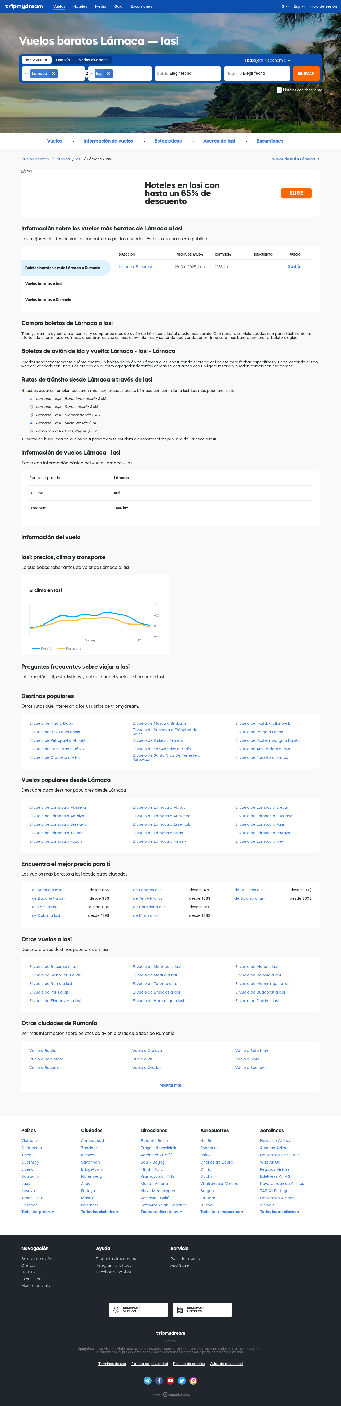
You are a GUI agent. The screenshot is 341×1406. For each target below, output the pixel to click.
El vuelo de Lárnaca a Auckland (161, 816)
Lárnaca (63, 159)
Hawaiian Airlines (275, 1140)
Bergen (207, 1191)
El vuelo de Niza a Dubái (51, 723)
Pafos (205, 1155)
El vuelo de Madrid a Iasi (154, 975)
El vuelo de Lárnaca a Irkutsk (55, 833)
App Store (179, 1265)
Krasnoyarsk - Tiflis (157, 1176)
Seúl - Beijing (153, 1162)
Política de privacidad (149, 1364)
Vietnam (29, 1140)
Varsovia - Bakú (155, 1198)
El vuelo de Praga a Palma (259, 732)
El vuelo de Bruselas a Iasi (156, 992)
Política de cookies (189, 1364)
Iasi (78, 159)
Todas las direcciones (160, 1212)
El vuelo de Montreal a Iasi (156, 967)
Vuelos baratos (35, 159)
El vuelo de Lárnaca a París (260, 824)
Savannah (90, 1162)
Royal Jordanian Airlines (282, 1183)
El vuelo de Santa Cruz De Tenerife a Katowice (166, 757)
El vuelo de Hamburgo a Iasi (158, 1001)
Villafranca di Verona (219, 1183)
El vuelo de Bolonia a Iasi (258, 975)
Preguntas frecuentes (116, 1259)
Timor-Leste (32, 1198)
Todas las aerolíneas (278, 1212)
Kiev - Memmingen (158, 1191)
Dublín (206, 1176)
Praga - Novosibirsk (158, 1148)
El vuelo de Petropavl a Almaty (57, 740)
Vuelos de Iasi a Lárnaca (294, 159)
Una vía (63, 60)
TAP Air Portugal (274, 1191)
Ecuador (29, 1205)
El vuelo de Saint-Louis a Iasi (55, 975)
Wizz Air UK (270, 1162)
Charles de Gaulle (216, 1162)
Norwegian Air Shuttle (280, 1155)
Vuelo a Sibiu (247, 1059)
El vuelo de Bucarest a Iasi (53, 967)
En (26, 73)
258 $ (294, 266)
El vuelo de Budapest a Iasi (260, 992)
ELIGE (296, 193)
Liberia (27, 1169)
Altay (85, 1183)
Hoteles (28, 1272)
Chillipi (206, 1169)
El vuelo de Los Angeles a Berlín (161, 749)
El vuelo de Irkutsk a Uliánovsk (262, 723)
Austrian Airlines (274, 1148)
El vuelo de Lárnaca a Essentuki (161, 824)
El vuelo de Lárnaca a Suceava (264, 816)
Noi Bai (206, 1140)
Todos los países (36, 1212)
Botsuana (30, 1176)
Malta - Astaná (154, 1183)
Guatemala (31, 1148)
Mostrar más (171, 1085)
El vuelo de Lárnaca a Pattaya (262, 833)
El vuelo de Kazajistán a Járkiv (56, 749)
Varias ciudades (93, 60)
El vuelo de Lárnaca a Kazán (55, 841)
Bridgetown (91, 1169)
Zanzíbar (89, 1148)
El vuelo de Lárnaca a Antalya (56, 816)
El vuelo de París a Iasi (49, 992)
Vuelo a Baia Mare (46, 1059)
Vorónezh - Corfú (156, 1155)
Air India (267, 1205)
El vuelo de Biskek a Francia (158, 740)
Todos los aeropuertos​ (220, 1212)
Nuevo (206, 1205)
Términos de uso (112, 1364)
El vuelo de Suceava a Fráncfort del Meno (165, 732)
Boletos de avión (36, 1259)
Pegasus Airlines (275, 1169)
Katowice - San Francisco (164, 1205)
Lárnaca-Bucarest (135, 267)
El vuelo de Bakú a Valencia (54, 732)
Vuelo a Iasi (142, 1059)
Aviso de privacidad (226, 1364)
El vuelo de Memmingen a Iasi (262, 984)
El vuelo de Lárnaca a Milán (157, 833)
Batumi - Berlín (154, 1140)
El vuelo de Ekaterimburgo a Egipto (267, 740)
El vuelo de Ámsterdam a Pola (262, 749)
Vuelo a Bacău (42, 1050)
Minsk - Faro (152, 1169)
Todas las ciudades (98, 1212)
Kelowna (89, 1155)
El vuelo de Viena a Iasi (256, 967)
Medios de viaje (35, 1285)
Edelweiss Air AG (275, 1176)
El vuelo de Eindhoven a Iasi (55, 1001)
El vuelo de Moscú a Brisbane (159, 723)
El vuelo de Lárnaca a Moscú (159, 807)
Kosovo (28, 1191)
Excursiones (32, 1279)
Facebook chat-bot (113, 1272)
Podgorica (209, 1148)
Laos (25, 1183)
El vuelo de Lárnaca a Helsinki (159, 841)
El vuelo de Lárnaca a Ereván (262, 807)
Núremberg (91, 1176)
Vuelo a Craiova (147, 1050)
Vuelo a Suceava (251, 1067)
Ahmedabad (92, 1140)
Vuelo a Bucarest (45, 1067)
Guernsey (30, 1162)
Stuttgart (208, 1198)
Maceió (88, 1198)
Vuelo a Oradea (147, 1067)
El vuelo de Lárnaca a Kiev (259, 841)
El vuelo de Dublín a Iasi (257, 1001)
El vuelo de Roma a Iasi (50, 984)
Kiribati (27, 1155)
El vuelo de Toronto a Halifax (261, 757)
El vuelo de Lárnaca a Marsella (57, 807)
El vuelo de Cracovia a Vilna (55, 757)
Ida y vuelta (36, 60)
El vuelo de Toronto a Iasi (155, 984)
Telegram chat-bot (113, 1265)
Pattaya (88, 1191)
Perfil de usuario (185, 1259)
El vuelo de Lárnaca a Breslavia (58, 824)
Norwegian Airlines (277, 1198)
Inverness (90, 1205)
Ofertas (28, 1265)
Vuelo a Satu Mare (252, 1050)
